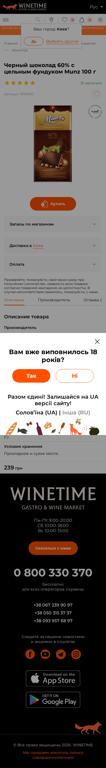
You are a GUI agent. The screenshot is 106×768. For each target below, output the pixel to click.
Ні (75, 376)
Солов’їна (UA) (36, 412)
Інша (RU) (76, 412)
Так (31, 376)
